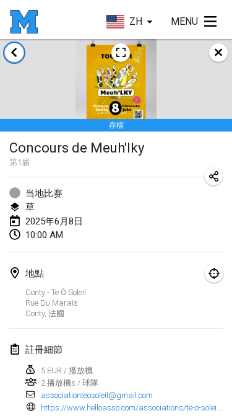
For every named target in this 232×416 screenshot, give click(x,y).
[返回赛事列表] (14, 52)
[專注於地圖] (214, 273)
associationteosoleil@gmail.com (97, 395)
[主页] (23, 21)
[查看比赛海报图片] (120, 52)
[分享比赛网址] (213, 176)
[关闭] (218, 52)
